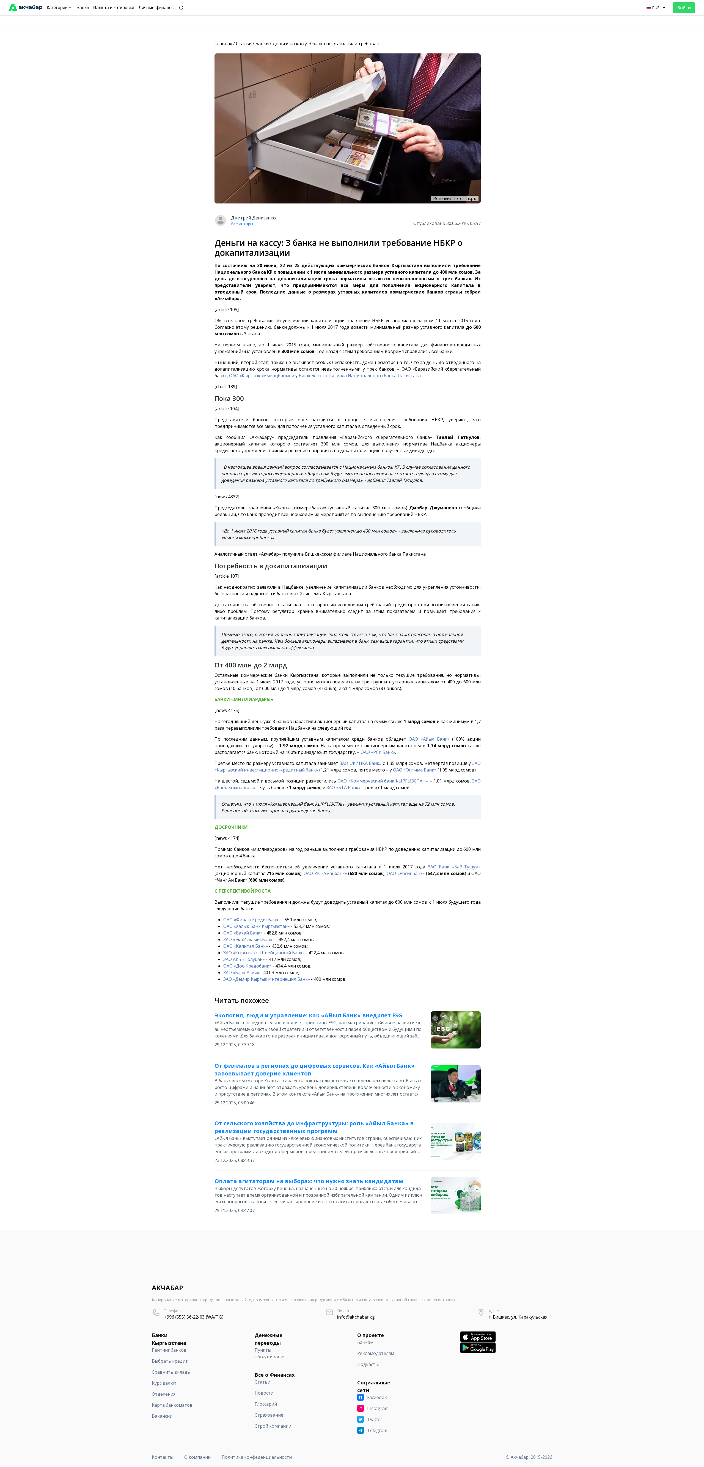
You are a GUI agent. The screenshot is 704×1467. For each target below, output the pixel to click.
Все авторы (242, 223)
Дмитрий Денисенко (253, 218)
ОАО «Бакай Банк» (243, 933)
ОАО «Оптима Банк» (414, 770)
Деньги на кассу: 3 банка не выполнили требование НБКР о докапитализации (357, 43)
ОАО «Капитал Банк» (245, 946)
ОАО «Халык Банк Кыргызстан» (256, 926)
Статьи (244, 43)
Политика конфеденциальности (257, 1457)
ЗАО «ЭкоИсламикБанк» (249, 939)
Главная (223, 43)
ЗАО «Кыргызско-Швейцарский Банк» (264, 953)
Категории (57, 7)
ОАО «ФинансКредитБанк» (252, 920)
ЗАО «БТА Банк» (343, 787)
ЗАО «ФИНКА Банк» (361, 763)
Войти (684, 8)
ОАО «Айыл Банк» (429, 739)
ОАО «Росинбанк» (406, 873)
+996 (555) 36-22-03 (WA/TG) (193, 1317)
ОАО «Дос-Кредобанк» (247, 966)
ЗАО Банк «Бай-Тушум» (454, 867)
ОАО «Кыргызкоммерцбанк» (259, 376)
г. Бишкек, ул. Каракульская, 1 (520, 1317)
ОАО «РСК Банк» (378, 752)
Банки (262, 43)
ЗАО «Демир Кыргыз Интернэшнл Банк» (266, 979)
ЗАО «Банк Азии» (241, 972)
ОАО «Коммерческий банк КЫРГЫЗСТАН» (382, 781)
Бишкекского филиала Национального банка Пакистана (360, 376)
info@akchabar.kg (356, 1317)
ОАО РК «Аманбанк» (325, 873)
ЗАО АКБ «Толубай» (244, 959)
